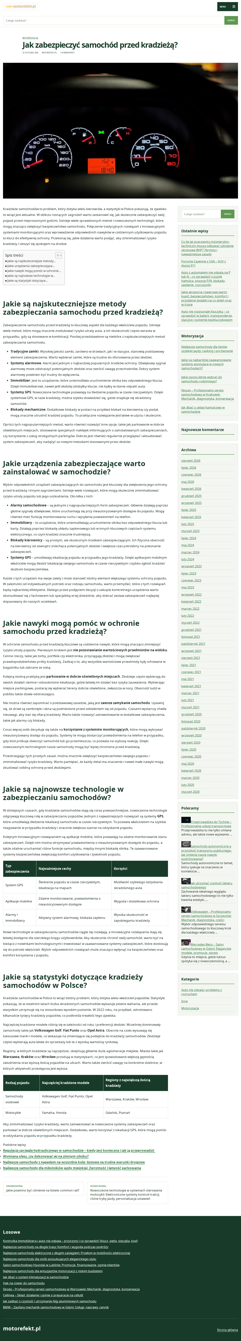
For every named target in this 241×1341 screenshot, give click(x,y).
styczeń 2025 (190, 531)
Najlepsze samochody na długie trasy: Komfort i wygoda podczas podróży (55, 1247)
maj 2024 (187, 545)
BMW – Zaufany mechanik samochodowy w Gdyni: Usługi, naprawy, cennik (56, 1307)
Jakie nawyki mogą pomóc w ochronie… (34, 271)
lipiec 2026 (188, 468)
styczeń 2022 (190, 623)
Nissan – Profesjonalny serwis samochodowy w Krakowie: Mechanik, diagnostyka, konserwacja (207, 394)
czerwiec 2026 (191, 475)
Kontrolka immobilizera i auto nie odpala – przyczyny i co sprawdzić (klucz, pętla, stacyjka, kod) (70, 1241)
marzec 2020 (190, 778)
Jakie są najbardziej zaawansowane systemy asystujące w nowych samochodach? (206, 364)
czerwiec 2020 (191, 756)
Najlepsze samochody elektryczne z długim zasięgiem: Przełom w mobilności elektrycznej (66, 1253)
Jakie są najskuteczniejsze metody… (31, 261)
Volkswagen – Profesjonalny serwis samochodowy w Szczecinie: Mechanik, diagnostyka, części (206, 916)
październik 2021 (193, 644)
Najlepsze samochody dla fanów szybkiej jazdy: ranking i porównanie (207, 349)
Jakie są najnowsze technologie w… (31, 276)
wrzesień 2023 (191, 566)
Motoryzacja (30, 38)
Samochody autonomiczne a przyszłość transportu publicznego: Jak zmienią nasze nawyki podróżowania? (206, 852)
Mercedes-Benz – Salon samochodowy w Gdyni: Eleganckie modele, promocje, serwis (206, 948)
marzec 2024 (190, 552)
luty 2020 (187, 785)
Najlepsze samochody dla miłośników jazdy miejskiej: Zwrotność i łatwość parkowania (72, 1168)
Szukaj (231, 20)
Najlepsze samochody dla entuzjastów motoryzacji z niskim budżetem (53, 1271)
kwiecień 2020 (191, 771)
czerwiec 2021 (191, 672)
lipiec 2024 (188, 538)
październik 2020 (193, 728)
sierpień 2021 (190, 658)
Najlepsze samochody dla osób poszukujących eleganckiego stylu (49, 1259)
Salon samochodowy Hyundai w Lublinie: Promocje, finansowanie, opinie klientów (61, 1265)
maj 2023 (187, 587)
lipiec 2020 (188, 749)
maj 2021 (187, 679)
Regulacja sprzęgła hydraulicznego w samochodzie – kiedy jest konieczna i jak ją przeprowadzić (79, 1150)
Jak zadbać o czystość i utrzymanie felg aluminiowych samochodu (49, 1301)
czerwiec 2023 (191, 580)
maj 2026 (187, 482)
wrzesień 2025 (191, 503)
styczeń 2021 (190, 707)
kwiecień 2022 (191, 601)
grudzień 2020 (191, 714)
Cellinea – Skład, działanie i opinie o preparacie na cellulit (43, 1295)
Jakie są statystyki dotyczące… (27, 280)
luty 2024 (187, 559)
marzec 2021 (190, 693)
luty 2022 (187, 616)
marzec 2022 (190, 609)
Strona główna (227, 1330)
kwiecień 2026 (191, 489)
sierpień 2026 (190, 461)
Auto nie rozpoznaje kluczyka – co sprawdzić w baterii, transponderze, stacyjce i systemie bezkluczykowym (207, 315)
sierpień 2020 (190, 742)
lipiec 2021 (188, 665)
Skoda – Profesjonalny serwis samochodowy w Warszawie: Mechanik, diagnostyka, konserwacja (71, 1289)
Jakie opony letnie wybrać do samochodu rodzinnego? (201, 379)
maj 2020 (187, 764)
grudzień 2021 (191, 630)
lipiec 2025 (188, 510)
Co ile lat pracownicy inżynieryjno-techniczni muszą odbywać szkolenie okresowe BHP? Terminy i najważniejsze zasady (207, 248)
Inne (184, 1001)
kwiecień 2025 (191, 517)
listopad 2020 (190, 721)
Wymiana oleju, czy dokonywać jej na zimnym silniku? (46, 1156)
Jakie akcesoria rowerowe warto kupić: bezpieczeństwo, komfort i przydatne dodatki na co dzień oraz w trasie (206, 298)
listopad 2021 (190, 637)
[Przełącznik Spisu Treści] (56, 255)
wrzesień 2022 (191, 594)
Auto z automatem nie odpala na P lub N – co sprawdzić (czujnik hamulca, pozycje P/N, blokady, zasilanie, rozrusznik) (205, 278)
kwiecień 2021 (191, 686)
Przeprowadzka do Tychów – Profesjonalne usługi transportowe (206, 824)
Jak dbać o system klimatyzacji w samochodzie (36, 1277)
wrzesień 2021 (191, 651)
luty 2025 (187, 524)
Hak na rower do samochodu (24, 1283)
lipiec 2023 (188, 573)
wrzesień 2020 (191, 735)
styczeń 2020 (190, 792)
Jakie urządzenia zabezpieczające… (31, 266)
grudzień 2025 (191, 496)
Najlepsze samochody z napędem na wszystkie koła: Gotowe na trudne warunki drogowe (74, 1162)
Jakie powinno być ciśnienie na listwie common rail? (42, 1188)
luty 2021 (187, 700)
